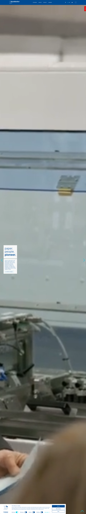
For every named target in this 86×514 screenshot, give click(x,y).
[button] (2, 260)
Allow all (58, 506)
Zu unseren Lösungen (9, 271)
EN (69, 2)
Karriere (50, 2)
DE (67, 2)
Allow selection (58, 508)
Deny (58, 511)
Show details (47, 512)
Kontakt (45, 2)
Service (40, 2)
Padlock (72, 2)
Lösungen (35, 2)
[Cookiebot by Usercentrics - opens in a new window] (6, 512)
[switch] (25, 512)
